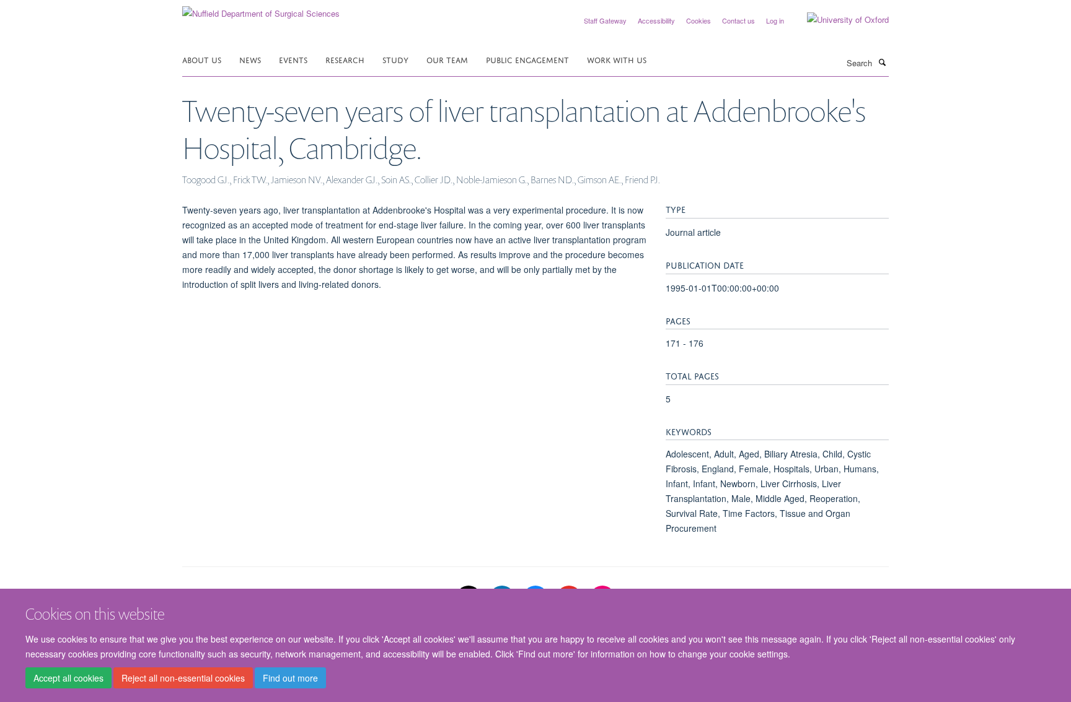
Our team (447, 59)
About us (201, 59)
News (250, 59)
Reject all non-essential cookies (183, 678)
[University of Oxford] (838, 19)
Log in (775, 20)
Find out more (290, 678)
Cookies (698, 20)
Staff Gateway (605, 20)
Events (293, 59)
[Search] (882, 62)
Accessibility (656, 20)
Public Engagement (527, 59)
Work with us (616, 59)
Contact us (738, 20)
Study (395, 59)
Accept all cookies (68, 678)
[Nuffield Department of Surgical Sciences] (261, 9)
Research (344, 59)
